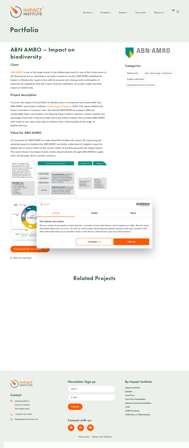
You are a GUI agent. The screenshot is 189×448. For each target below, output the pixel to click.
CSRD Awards (143, 415)
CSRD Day (130, 415)
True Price (130, 395)
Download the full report (28, 249)
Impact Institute (132, 388)
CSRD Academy (132, 411)
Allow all (131, 242)
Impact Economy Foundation (138, 403)
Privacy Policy (84, 437)
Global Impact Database (59, 106)
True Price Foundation (135, 399)
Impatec (129, 392)
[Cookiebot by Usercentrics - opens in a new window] (138, 204)
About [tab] (133, 213)
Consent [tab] (56, 213)
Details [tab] (94, 213)
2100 (127, 407)
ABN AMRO (16, 72)
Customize (92, 242)
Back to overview (22, 258)
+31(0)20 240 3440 (23, 414)
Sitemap (95, 437)
